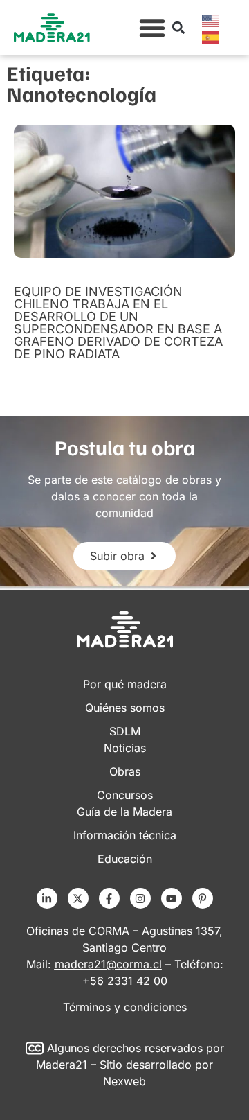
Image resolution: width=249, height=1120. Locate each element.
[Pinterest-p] (202, 898)
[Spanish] (211, 36)
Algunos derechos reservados (125, 1048)
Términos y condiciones (125, 1007)
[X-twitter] (78, 898)
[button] (152, 28)
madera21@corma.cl (108, 964)
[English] (211, 19)
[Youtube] (171, 898)
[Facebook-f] (109, 898)
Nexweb (124, 1081)
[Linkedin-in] (47, 898)
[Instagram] (140, 898)
